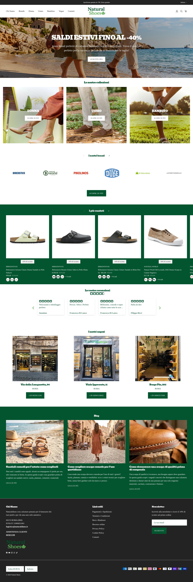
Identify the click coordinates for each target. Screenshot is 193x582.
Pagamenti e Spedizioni (102, 512)
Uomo (40, 11)
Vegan (61, 11)
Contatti (71, 11)
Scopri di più (96, 193)
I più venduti (96, 210)
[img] (97, 293)
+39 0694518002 (96, 395)
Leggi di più (11, 483)
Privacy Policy (98, 528)
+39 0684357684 (158, 395)
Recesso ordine (98, 524)
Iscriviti (159, 531)
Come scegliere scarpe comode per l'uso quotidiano (91, 468)
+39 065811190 (35, 395)
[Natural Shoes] (96, 11)
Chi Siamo (10, 11)
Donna (31, 11)
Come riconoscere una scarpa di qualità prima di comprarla (157, 468)
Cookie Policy (98, 533)
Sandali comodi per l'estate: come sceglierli (32, 467)
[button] (33, 307)
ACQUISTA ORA (96, 59)
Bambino (51, 11)
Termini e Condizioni (101, 516)
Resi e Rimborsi (99, 520)
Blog (96, 416)
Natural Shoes (16, 575)
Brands (22, 11)
